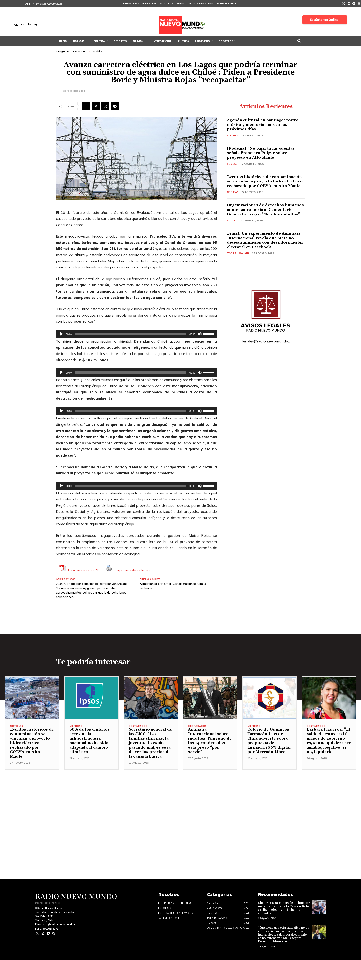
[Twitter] (344, 4)
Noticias (98, 51)
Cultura (232, 135)
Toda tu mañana (238, 253)
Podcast (233, 163)
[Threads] (53, 933)
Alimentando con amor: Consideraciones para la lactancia (173, 586)
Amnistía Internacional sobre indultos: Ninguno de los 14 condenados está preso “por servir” (210, 740)
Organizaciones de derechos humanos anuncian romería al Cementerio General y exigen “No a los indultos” (265, 210)
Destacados (79, 51)
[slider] (209, 333)
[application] (136, 334)
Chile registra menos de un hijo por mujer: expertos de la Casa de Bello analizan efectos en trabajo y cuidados (284, 908)
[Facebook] (86, 106)
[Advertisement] (180, 799)
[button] (299, 41)
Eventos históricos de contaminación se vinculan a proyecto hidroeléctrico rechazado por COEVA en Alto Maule (265, 181)
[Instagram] (349, 4)
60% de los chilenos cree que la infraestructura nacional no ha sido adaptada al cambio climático (89, 740)
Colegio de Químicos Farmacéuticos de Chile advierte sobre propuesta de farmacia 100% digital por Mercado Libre (269, 740)
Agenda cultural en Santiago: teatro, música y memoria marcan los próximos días (263, 125)
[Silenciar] (200, 334)
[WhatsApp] (105, 106)
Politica (232, 220)
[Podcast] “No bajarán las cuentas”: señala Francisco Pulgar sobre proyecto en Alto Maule (262, 153)
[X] (96, 106)
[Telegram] (354, 4)
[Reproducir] (61, 334)
